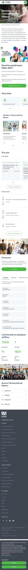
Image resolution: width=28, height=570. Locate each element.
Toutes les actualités (14, 187)
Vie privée (14, 530)
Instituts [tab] (13, 277)
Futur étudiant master (7, 429)
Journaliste (4, 457)
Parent (3, 454)
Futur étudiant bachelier (7, 426)
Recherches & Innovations (8, 480)
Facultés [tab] (5, 277)
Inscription (4, 494)
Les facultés (4, 471)
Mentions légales (5, 530)
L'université (4, 468)
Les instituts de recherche (8, 474)
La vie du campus (6, 477)
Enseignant (4, 451)
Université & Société (6, 483)
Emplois (3, 506)
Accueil (3, 24)
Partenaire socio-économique (9, 445)
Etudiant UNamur (6, 435)
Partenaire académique (7, 442)
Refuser (14, 567)
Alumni (3, 448)
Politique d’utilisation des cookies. (10, 556)
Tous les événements (14, 233)
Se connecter (5, 513)
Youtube (7, 404)
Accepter (14, 563)
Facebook (7, 391)
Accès (3, 503)
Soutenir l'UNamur (6, 487)
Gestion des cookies (6, 533)
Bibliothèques (5, 509)
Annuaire (4, 497)
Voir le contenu (11, 101)
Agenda (3, 500)
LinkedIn (7, 395)
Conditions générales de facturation (9, 535)
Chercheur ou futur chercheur (9, 439)
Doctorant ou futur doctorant (8, 432)
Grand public (5, 461)
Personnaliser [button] (5, 560)
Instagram (7, 400)
